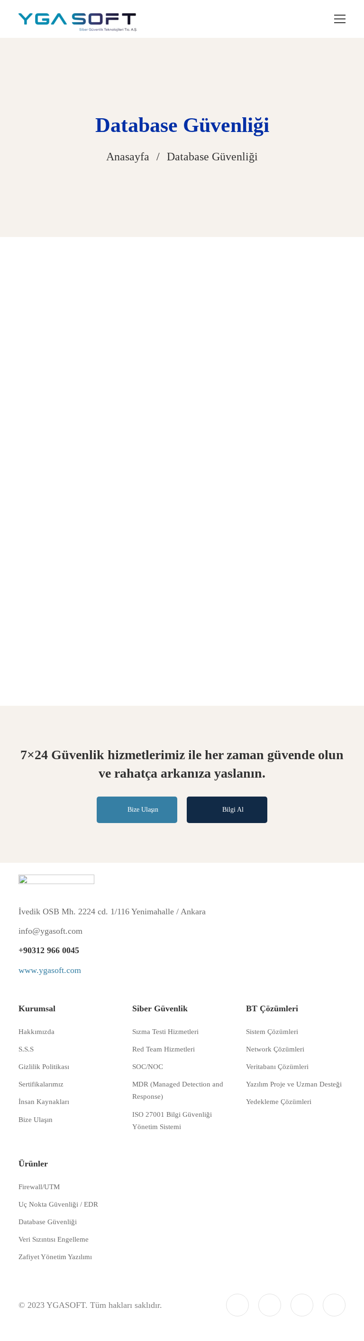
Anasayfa (127, 156)
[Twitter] (237, 1305)
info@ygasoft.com (50, 931)
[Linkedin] (269, 1305)
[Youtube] (334, 1305)
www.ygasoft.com (49, 970)
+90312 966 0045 (48, 950)
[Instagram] (302, 1305)
